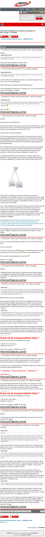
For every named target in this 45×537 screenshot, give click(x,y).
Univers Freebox (26, 535)
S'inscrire (42, 12)
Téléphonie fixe (28, 39)
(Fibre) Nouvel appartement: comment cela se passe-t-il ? (18, 31)
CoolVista (9, 533)
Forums (34, 9)
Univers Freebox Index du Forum (11, 39)
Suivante (14, 32)
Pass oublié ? (39, 16)
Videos (28, 9)
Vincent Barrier (34, 533)
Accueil (21, 9)
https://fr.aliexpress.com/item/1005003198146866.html (16, 85)
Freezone (41, 9)
